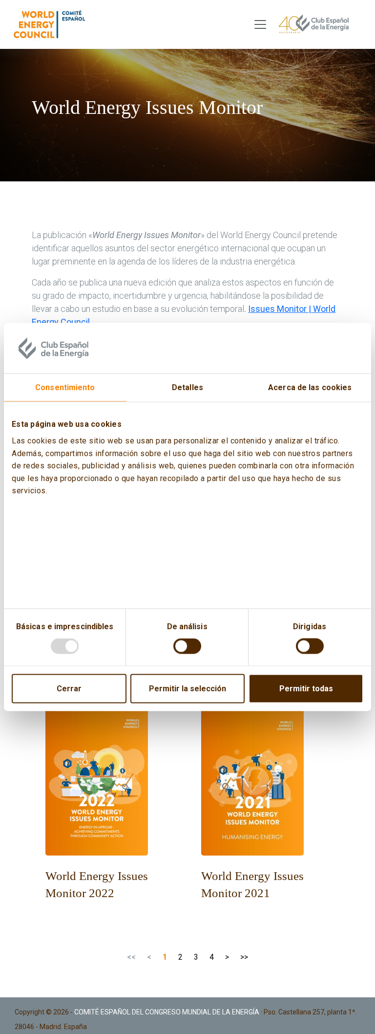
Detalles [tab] (187, 387)
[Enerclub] (52, 24)
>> (244, 957)
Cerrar (69, 688)
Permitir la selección (187, 688)
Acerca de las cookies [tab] (310, 387)
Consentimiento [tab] (65, 387)
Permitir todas (306, 688)
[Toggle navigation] (260, 24)
